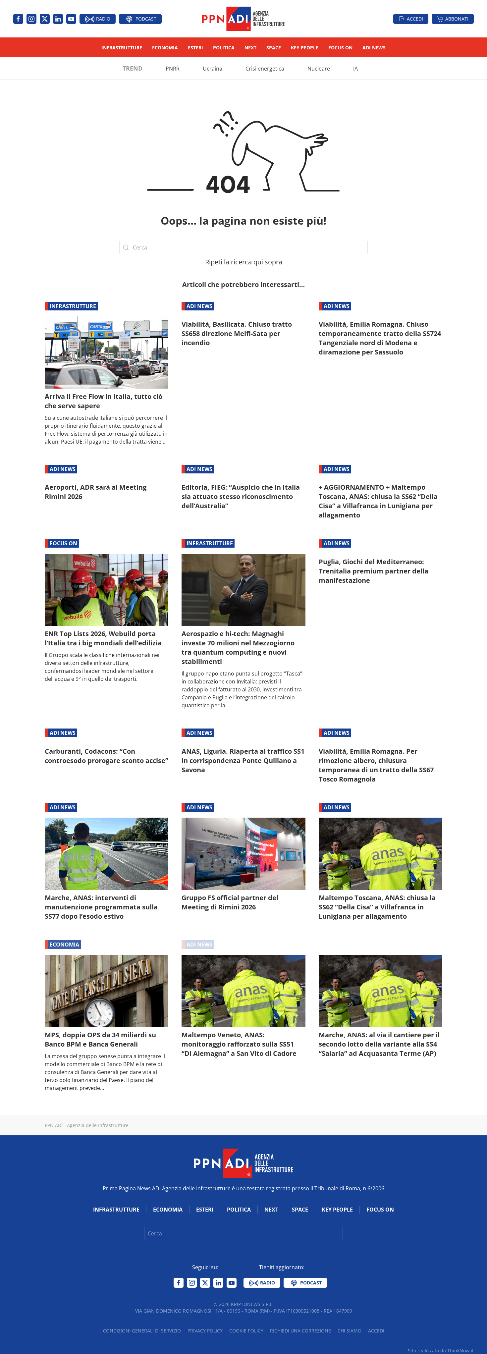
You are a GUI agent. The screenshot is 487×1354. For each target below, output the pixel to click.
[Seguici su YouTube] (71, 19)
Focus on (340, 47)
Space (273, 47)
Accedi (415, 19)
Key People (304, 47)
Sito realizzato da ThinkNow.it (441, 1350)
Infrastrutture (121, 47)
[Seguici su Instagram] (31, 19)
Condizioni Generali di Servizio (142, 1330)
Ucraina (212, 68)
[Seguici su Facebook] (18, 19)
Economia (165, 47)
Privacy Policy (205, 1330)
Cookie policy (246, 1330)
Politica (224, 47)
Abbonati (456, 19)
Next (250, 47)
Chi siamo (349, 1330)
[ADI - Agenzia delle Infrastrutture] (243, 1162)
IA (355, 68)
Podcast (145, 19)
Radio (102, 19)
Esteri (195, 47)
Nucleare (318, 68)
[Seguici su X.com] (45, 19)
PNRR (173, 68)
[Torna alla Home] (243, 19)
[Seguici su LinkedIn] (58, 19)
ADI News (374, 47)
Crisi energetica (264, 68)
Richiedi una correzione (300, 1330)
